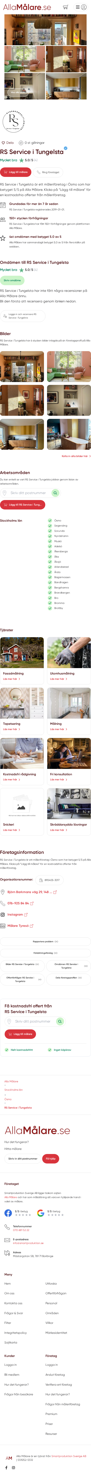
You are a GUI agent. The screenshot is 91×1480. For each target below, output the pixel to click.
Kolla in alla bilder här (75, 456)
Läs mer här (10, 678)
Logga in (10, 1364)
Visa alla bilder (18, 92)
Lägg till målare (18, 172)
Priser (49, 1424)
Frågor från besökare (18, 1394)
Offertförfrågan (56, 1293)
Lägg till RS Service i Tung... (25, 504)
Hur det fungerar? (16, 1142)
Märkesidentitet (56, 1332)
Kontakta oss (13, 1303)
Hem (7, 1283)
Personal (51, 1303)
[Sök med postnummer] (55, 493)
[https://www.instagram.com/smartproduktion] (13, 1468)
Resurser (51, 1433)
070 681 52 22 (21, 1230)
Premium (51, 1414)
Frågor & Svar (13, 1313)
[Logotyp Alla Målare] (37, 1130)
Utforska (51, 1283)
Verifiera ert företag (59, 1384)
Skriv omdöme (12, 280)
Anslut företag (55, 1374)
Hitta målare (13, 1148)
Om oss (9, 1293)
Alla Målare (10, 1197)
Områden (52, 1313)
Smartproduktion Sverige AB (68, 1456)
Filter (7, 1323)
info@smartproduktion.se (28, 1243)
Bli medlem (11, 1374)
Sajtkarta (10, 1342)
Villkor (49, 1323)
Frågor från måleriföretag (63, 1404)
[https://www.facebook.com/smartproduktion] (6, 1468)
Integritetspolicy (15, 1332)
